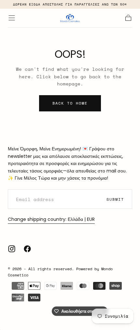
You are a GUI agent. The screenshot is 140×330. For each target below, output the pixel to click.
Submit (115, 199)
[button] (12, 18)
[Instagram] (12, 249)
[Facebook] (27, 249)
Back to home (70, 103)
